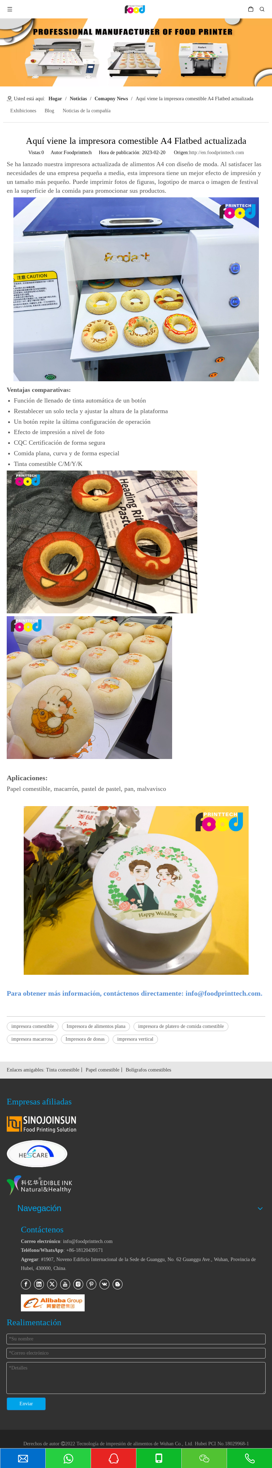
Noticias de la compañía (86, 110)
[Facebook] (26, 1284)
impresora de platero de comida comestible (181, 1026)
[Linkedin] (39, 1284)
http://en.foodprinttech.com (216, 152)
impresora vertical (135, 1039)
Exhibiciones (23, 110)
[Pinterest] (91, 1284)
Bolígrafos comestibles (148, 1070)
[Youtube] (65, 1284)
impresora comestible (32, 1026)
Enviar (26, 1403)
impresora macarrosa (32, 1039)
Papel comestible (102, 1070)
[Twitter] (52, 1284)
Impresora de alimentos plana (96, 1026)
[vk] (104, 1284)
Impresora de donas (85, 1039)
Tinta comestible (62, 1070)
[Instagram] (78, 1284)
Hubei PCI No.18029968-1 (222, 1443)
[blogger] (118, 1284)
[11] (53, 1302)
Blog (49, 110)
